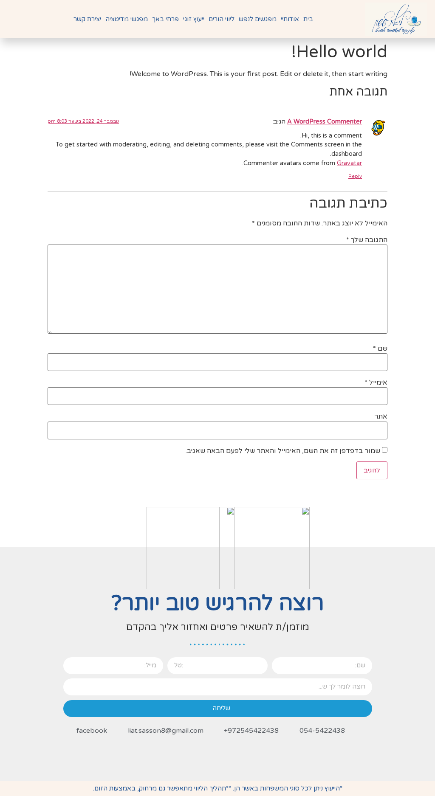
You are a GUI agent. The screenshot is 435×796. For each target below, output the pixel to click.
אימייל (375, 382)
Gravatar (349, 163)
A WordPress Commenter (324, 121)
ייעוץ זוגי (193, 19)
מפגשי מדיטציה (126, 19)
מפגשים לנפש (258, 19)
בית (308, 19)
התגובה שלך (366, 239)
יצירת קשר (87, 19)
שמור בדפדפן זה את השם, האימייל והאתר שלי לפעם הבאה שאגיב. (283, 450)
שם (380, 348)
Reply (355, 176)
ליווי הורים (221, 19)
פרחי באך (165, 19)
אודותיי (290, 19)
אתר (380, 416)
